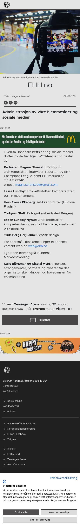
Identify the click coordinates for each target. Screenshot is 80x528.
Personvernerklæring (63, 478)
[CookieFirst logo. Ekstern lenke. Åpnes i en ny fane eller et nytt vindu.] (4, 481)
